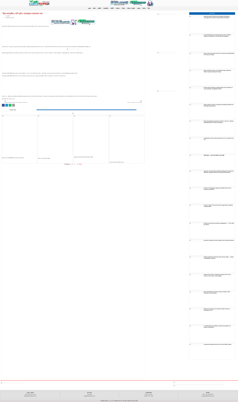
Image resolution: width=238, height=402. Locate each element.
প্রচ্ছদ (89, 8)
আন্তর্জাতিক (105, 8)
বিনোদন (144, 8)
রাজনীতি (99, 8)
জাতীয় (94, 8)
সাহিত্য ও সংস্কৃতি (131, 8)
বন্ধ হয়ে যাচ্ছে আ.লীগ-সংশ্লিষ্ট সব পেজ (117, 162)
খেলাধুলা (138, 8)
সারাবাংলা (118, 8)
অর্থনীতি (112, 8)
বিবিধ (149, 8)
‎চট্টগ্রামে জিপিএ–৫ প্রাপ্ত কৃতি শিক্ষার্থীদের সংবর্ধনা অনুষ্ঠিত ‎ (214, 155)
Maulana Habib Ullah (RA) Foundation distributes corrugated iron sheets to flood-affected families (217, 17)
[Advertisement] (73, 36)
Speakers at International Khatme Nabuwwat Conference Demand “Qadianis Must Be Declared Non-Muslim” (219, 171)
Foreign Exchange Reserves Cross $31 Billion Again (217, 344)
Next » (80, 164)
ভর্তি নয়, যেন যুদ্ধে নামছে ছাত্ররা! (44, 158)
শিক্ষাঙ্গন (123, 8)
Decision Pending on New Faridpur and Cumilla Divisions (219, 240)
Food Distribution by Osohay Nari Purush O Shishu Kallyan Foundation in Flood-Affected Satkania (217, 35)
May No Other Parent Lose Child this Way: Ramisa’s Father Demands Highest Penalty (217, 71)
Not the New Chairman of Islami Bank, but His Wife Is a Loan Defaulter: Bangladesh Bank (218, 88)
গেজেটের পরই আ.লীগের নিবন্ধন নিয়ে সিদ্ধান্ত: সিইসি (83, 157)
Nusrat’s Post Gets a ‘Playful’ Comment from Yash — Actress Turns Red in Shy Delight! (218, 275)
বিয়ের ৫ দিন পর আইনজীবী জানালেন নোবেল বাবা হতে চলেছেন (13, 157)
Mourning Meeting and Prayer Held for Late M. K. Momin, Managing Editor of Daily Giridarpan (219, 121)
